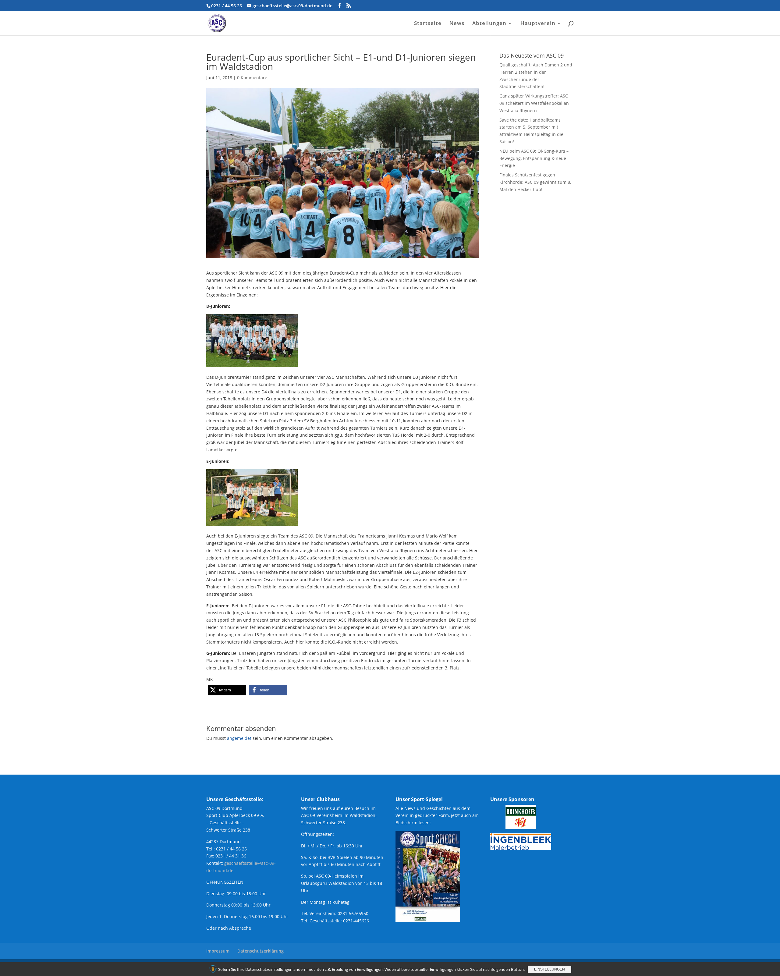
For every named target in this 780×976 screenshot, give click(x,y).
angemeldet (239, 738)
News (456, 24)
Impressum (217, 951)
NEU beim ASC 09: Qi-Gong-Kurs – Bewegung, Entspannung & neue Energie (534, 158)
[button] (227, 690)
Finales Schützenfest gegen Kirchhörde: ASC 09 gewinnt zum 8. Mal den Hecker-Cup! (535, 182)
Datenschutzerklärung (260, 951)
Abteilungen (489, 24)
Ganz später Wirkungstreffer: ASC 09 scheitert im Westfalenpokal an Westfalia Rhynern (534, 103)
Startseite (427, 24)
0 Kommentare (252, 77)
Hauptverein (537, 24)
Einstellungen (549, 969)
